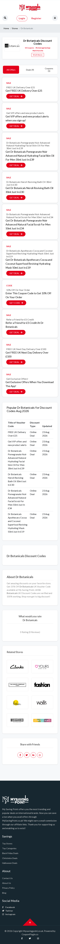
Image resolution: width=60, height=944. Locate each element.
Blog (4, 893)
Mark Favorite (37, 51)
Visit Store (37, 55)
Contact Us (7, 878)
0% (37, 48)
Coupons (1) (49, 69)
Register (36, 18)
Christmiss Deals (9, 858)
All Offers (11, 70)
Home (6, 28)
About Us (6, 883)
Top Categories (9, 848)
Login (22, 18)
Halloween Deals (9, 863)
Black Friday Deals (10, 853)
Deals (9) (30, 70)
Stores (15, 28)
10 (26, 48)
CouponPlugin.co (30, 934)
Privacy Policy (8, 888)
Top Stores (7, 843)
